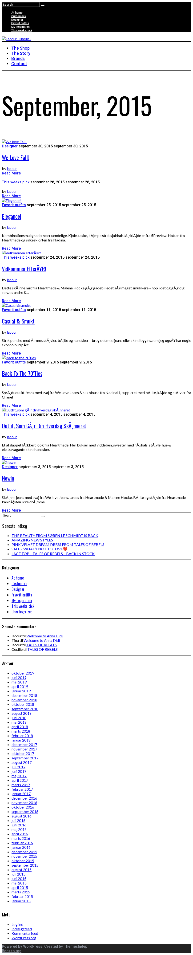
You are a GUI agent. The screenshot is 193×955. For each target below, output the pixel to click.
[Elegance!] (11, 200)
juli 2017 (18, 767)
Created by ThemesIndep (65, 946)
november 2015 (24, 856)
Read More (11, 173)
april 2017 (20, 780)
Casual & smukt (18, 321)
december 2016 (24, 798)
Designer (17, 19)
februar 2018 (22, 735)
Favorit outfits (20, 23)
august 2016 (22, 816)
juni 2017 (19, 771)
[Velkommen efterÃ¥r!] (21, 253)
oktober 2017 (23, 753)
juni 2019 (19, 677)
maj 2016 (19, 829)
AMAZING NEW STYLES (32, 540)
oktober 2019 (23, 673)
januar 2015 (21, 901)
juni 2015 (19, 878)
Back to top (11, 951)
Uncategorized (22, 612)
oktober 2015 (23, 860)
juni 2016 (19, 825)
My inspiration (20, 26)
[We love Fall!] (14, 141)
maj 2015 (19, 883)
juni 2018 (19, 717)
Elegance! (11, 216)
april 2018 (20, 726)
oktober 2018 (23, 704)
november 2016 (24, 802)
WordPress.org (24, 937)
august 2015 (22, 869)
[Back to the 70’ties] (19, 357)
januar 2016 (21, 847)
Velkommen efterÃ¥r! (24, 268)
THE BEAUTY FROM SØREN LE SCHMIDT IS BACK (55, 535)
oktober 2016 (23, 807)
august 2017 (22, 762)
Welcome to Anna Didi (44, 636)
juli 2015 (18, 874)
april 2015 (20, 887)
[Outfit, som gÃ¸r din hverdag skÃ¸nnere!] (36, 410)
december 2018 (24, 695)
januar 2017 (21, 793)
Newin (8, 478)
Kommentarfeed (25, 933)
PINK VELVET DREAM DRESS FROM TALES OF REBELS (58, 544)
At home (17, 12)
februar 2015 (22, 896)
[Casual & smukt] (16, 305)
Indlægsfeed (22, 929)
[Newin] (9, 462)
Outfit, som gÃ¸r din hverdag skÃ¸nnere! (44, 425)
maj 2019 (19, 682)
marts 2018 (21, 731)
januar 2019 (21, 691)
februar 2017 (22, 789)
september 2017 (25, 758)
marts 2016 (21, 838)
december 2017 (24, 744)
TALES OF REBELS (41, 645)
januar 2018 (21, 740)
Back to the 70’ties (22, 373)
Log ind (17, 924)
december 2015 (24, 851)
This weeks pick (21, 30)
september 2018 (25, 708)
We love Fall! (15, 157)
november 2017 (24, 749)
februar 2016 (22, 843)
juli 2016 (18, 820)
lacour (12, 168)
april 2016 (20, 834)
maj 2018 (19, 722)
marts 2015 (21, 892)
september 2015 (25, 865)
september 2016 (25, 811)
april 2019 (20, 686)
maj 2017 (19, 775)
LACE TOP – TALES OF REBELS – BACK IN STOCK (53, 553)
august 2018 (22, 713)
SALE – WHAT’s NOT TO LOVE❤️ (40, 549)
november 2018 (24, 700)
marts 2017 (21, 784)
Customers (18, 16)
